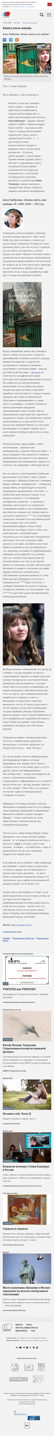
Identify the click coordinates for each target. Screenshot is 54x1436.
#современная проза (12, 931)
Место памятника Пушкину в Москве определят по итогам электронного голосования (26, 1291)
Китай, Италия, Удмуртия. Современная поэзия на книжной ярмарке (24, 1048)
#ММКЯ (6, 1071)
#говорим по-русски (27, 1002)
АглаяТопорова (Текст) (21, 925)
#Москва (22, 1310)
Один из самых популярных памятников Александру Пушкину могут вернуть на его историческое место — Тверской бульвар (26, 1302)
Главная (6, 938)
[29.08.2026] (27, 1012)
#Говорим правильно (11, 1002)
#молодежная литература (13, 1245)
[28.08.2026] (27, 1080)
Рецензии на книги (30, 23)
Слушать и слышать (15, 1228)
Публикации (7, 1078)
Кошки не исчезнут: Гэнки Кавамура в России (26, 1168)
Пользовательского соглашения (22, 7)
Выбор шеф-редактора (12, 1010)
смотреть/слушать (23, 1328)
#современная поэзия (17, 1071)
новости (19, 1325)
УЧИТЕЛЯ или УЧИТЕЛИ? (19, 989)
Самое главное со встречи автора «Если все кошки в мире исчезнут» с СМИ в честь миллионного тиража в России (27, 1177)
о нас (33, 1331)
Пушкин (6, 1252)
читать (29, 1325)
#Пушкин (15, 1310)
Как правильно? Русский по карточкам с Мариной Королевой (25, 996)
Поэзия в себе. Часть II (17, 1113)
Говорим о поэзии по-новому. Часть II (19, 1118)
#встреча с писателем (33, 1186)
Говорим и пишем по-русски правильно (18, 954)
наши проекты (21, 1331)
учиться (34, 1328)
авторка (35, 372)
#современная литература (13, 1186)
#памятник (7, 1310)
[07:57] (27, 956)
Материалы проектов (23, 938)
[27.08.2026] (27, 1195)
